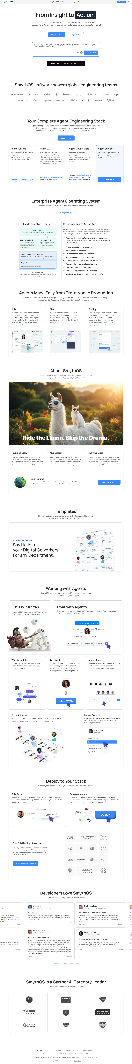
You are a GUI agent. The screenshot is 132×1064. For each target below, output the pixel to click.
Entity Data (77, 1061)
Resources (63, 1053)
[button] (81, 52)
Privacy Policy (73, 1053)
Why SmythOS (54, 2)
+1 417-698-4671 (92, 1057)
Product (64, 2)
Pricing (73, 2)
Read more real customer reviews (66, 964)
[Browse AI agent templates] (95, 548)
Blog (87, 1053)
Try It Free (121, 2)
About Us (75, 1050)
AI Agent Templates (86, 1050)
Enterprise (67, 1050)
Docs (79, 2)
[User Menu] (128, 1)
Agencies (58, 1050)
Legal (81, 1053)
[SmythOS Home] (8, 2)
